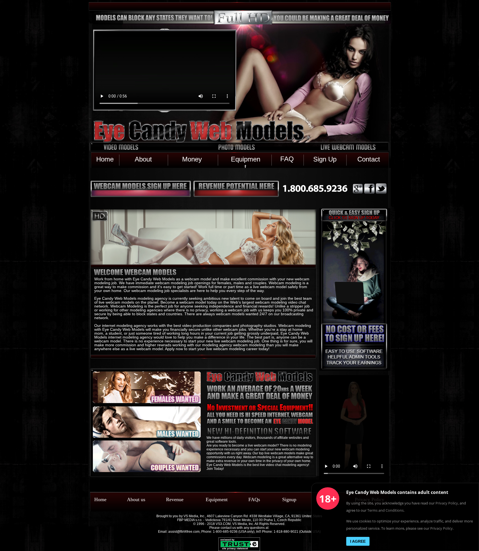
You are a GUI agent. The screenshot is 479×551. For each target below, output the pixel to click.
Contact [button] (368, 159)
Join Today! (215, 469)
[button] (198, 131)
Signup (289, 499)
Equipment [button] (245, 159)
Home (100, 499)
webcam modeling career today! (241, 349)
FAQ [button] (287, 159)
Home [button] (105, 159)
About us (136, 499)
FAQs (254, 499)
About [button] (144, 159)
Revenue (175, 499)
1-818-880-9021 (286, 532)
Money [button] (192, 159)
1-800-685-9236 (225, 532)
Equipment (217, 499)
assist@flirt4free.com (184, 532)
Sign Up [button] (325, 159)
